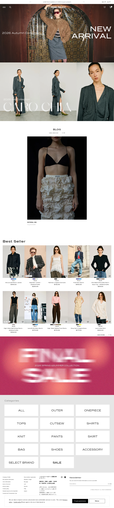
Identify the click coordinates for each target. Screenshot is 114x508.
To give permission (80, 501)
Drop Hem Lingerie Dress (79, 328)
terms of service (6, 484)
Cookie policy (6, 488)
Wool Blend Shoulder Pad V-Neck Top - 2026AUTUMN (100, 283)
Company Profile (6, 477)
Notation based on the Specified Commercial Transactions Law (10, 492)
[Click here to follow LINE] (65, 477)
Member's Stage (28, 479)
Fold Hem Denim (78, 282)
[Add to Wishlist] (23, 276)
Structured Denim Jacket (13, 282)
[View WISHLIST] (105, 7)
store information (7, 481)
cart (25, 484)
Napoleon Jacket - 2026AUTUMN (35, 283)
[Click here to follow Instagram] (61, 477)
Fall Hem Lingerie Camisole (56, 282)
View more (101, 335)
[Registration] (109, 483)
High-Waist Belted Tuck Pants (57, 328)
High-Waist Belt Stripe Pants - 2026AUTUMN (13, 329)
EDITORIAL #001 (32, 222)
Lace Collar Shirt (100, 328)
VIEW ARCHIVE (53, 133)
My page (26, 481)
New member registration (30, 477)
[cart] (110, 7)
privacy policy (6, 486)
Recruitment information (8, 479)
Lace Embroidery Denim (35, 328)
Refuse (97, 501)
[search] (10, 7)
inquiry (25, 491)
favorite (26, 486)
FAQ (25, 488)
